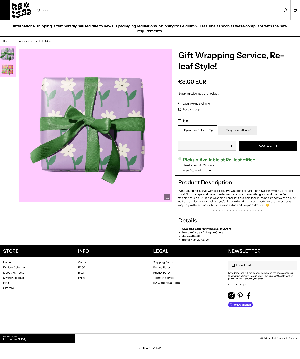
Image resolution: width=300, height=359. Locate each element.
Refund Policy (161, 267)
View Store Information (197, 170)
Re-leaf (272, 338)
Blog (81, 272)
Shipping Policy (163, 262)
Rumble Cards (200, 239)
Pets (6, 282)
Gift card (8, 287)
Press (81, 277)
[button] (295, 10)
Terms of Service (163, 277)
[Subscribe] (292, 265)
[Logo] (22, 10)
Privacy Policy (161, 272)
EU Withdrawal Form (166, 282)
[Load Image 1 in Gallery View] (8, 54)
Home (6, 41)
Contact (83, 262)
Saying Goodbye (13, 277)
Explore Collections (15, 267)
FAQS (81, 267)
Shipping (184, 93)
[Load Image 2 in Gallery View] (8, 69)
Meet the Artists (13, 272)
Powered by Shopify (287, 338)
